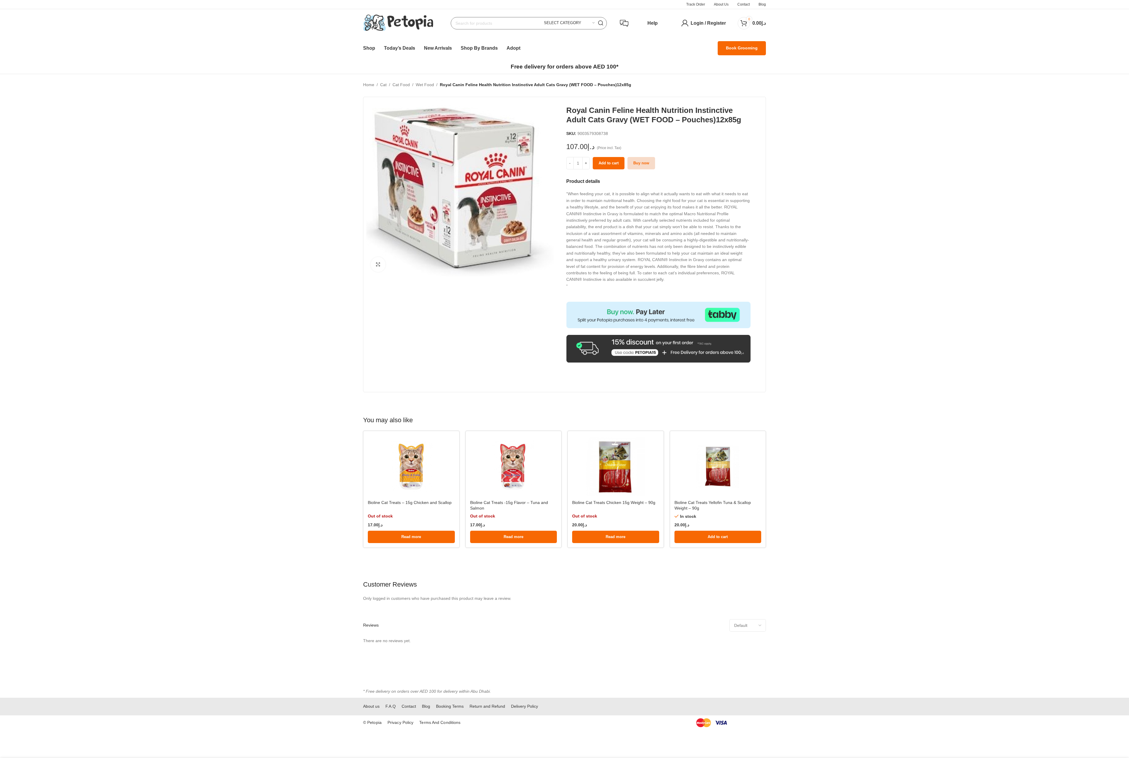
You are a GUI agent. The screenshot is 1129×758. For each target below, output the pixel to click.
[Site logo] (398, 22)
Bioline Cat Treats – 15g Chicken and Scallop (410, 502)
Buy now (641, 163)
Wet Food (425, 84)
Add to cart (609, 163)
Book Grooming (742, 48)
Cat (383, 84)
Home (368, 84)
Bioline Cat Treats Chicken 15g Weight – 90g (613, 502)
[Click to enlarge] (378, 264)
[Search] (600, 23)
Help (652, 23)
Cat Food (401, 84)
